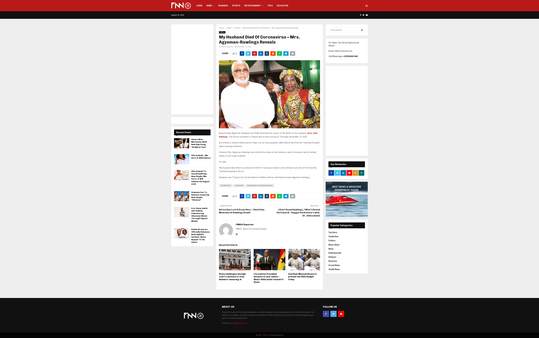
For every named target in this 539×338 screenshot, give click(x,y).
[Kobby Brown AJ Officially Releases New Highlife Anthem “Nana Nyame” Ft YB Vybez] (181, 233)
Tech (270, 5)
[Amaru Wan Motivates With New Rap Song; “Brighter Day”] (181, 143)
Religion (332, 257)
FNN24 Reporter (227, 47)
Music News (334, 245)
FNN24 (265, 335)
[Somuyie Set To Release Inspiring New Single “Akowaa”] (181, 196)
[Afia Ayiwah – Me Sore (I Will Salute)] (181, 159)
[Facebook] (326, 314)
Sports (236, 5)
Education (282, 5)
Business (223, 5)
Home (199, 5)
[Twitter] (333, 314)
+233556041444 (350, 56)
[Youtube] (341, 314)
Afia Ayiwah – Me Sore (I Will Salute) (200, 156)
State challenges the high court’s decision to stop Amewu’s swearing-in (232, 277)
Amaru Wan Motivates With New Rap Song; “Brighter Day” (199, 143)
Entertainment (252, 5)
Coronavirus (225, 185)
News (209, 5)
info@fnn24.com (239, 323)
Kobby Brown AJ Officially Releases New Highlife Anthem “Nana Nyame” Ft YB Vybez (200, 235)
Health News (334, 269)
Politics (222, 32)
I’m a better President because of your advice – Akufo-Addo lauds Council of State (268, 278)
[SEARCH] (362, 30)
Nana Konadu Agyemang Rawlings (260, 185)
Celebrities (333, 236)
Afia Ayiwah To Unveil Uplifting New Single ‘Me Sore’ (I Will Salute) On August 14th (200, 177)
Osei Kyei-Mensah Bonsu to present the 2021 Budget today (302, 277)
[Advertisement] (192, 69)
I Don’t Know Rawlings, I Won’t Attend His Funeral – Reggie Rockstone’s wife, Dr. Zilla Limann (298, 212)
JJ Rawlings (239, 185)
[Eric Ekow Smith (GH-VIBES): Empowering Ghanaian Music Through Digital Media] (181, 212)
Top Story (332, 232)
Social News (334, 265)
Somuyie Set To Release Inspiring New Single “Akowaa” (200, 196)
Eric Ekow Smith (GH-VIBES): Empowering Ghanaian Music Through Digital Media (199, 214)
